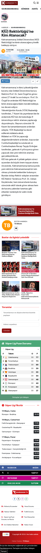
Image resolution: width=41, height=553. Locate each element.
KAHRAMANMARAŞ (10, 9)
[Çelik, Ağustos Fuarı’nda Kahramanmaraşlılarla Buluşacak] (30, 286)
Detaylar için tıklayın (20, 397)
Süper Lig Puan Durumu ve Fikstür (7, 518)
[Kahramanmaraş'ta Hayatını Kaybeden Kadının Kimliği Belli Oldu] (30, 246)
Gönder (6, 331)
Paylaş (6, 81)
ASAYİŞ (35, 9)
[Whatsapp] (26, 499)
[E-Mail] (16, 228)
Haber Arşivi (28, 525)
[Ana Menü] (38, 3)
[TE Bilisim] (7, 225)
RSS (6, 534)
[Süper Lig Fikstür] (38, 405)
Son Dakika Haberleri (11, 525)
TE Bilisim (18, 224)
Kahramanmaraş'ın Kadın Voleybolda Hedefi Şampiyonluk (9, 275)
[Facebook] (14, 499)
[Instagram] (22, 499)
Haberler (4, 27)
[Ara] (34, 3)
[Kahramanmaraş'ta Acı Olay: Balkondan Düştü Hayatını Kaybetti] (11, 286)
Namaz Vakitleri (9, 512)
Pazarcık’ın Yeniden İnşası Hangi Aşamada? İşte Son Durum (30, 275)
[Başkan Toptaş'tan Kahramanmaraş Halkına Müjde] (11, 246)
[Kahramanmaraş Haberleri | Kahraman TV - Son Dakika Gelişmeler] (9, 3)
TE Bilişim (26, 541)
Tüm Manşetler (29, 517)
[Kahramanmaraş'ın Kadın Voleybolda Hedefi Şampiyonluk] (11, 267)
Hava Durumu (29, 506)
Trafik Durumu (29, 512)
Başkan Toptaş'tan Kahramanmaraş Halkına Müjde (9, 254)
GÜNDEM (25, 9)
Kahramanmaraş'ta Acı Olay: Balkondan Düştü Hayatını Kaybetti (11, 294)
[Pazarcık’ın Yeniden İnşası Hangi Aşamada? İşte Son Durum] (30, 267)
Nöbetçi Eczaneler (10, 506)
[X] (18, 499)
